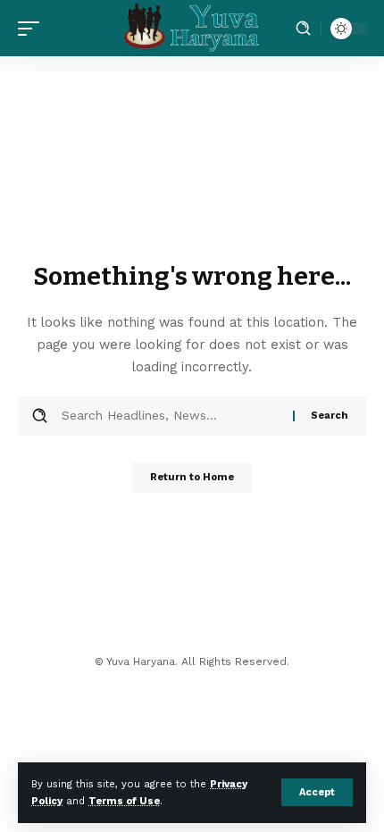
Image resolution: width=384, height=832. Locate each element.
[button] (317, 792)
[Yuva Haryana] (192, 28)
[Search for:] (170, 416)
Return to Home (192, 477)
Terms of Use (124, 801)
